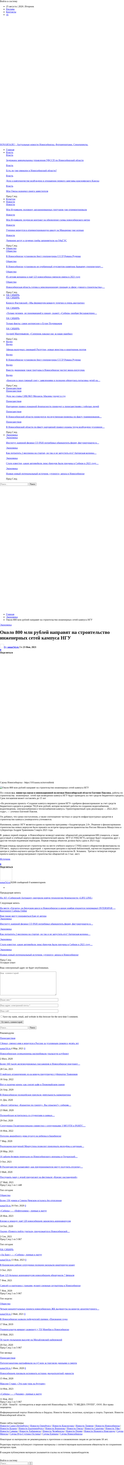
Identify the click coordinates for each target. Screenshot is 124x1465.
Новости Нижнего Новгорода (99, 1431)
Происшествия (13, 388)
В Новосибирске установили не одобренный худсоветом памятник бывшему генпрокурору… (54, 266)
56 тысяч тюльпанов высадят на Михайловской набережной (31, 1339)
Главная (10, 149)
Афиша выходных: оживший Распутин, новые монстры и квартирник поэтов (46, 349)
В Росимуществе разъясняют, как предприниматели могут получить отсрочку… (41, 1167)
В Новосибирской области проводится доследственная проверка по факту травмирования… (54, 416)
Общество (11, 248)
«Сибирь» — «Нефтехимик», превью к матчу (23, 1210)
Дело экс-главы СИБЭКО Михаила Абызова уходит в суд (35, 396)
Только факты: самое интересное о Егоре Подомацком (34, 323)
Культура (10, 199)
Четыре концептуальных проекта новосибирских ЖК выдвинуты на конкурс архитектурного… (49, 1309)
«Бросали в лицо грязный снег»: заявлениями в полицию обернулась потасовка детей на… (53, 380)
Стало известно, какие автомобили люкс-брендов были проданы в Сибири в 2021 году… (52, 463)
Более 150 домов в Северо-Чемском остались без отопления (31, 1200)
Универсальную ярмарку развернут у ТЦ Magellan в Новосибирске (34, 1329)
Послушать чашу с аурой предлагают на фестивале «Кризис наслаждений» (38, 1177)
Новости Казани (8, 1428)
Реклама (10, 9)
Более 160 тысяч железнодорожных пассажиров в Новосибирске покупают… (40, 1064)
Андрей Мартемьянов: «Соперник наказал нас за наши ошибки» (39, 333)
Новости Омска (75, 1428)
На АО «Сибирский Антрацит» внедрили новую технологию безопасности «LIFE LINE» (46, 898)
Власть (9, 152)
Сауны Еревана (50, 1434)
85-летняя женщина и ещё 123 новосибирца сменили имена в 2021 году (43, 277)
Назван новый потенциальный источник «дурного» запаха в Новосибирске (45, 473)
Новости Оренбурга (40, 1425)
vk (7, 14)
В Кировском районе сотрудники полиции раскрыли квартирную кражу (37, 1265)
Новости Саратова (94, 1428)
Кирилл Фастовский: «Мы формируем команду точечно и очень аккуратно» (45, 303)
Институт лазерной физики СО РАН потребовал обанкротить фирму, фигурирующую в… (52, 442)
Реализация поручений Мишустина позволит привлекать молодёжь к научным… (42, 1146)
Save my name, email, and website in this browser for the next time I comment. (40, 1016)
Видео (9, 341)
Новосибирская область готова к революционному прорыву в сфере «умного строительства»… (55, 287)
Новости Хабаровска (30, 1431)
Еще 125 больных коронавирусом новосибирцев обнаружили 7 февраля (37, 1275)
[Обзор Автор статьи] (6, 879)
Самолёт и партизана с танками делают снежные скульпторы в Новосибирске (40, 1285)
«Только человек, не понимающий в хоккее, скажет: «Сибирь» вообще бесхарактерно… (51, 313)
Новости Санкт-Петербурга (14, 1425)
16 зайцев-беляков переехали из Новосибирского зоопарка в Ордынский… (39, 1156)
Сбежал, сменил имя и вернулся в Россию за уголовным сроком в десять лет (39, 1043)
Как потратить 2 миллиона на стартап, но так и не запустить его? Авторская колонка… (51, 453)
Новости (10, 201)
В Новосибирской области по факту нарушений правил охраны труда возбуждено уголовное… (55, 427)
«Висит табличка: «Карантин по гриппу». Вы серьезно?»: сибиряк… (35, 1105)
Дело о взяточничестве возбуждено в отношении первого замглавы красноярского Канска (52, 181)
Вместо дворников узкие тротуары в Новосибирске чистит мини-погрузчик (45, 370)
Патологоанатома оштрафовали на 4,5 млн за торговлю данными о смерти (38, 1363)
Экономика (12, 435)
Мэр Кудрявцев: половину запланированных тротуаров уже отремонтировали (46, 209)
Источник (5, 859)
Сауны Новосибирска (71, 1434)
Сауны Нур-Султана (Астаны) (25, 1434)
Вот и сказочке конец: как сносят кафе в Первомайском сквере (32, 1084)
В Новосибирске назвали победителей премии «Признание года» (34, 1319)
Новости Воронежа (55, 1428)
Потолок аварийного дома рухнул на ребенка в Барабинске (30, 1136)
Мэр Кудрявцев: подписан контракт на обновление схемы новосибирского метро (48, 220)
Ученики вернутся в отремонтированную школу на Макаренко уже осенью (45, 230)
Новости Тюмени (85, 1425)
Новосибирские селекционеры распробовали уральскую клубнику (34, 1053)
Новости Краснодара (63, 1425)
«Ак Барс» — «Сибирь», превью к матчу (21, 1254)
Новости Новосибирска (107, 1425)
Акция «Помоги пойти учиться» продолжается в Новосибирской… (35, 1231)
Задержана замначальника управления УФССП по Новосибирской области (45, 160)
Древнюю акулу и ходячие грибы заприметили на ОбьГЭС (36, 240)
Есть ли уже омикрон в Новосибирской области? (31, 170)
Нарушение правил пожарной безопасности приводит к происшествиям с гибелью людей (52, 406)
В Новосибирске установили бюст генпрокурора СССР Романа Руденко (43, 256)
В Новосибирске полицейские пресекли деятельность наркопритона (35, 1094)
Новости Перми (74, 1431)
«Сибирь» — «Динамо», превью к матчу (21, 1394)
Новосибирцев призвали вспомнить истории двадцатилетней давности (37, 1373)
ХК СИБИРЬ (13, 295)
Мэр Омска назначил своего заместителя (27, 191)
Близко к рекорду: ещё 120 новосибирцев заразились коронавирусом (35, 1221)
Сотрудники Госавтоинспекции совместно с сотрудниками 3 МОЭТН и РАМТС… (43, 1125)
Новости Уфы (112, 1428)
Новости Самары (9, 1431)
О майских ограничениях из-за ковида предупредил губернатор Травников (39, 1074)
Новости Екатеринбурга (31, 1428)
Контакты (11, 12)
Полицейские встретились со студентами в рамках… (27, 1115)
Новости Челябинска (53, 1431)
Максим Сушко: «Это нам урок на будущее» (23, 1383)
